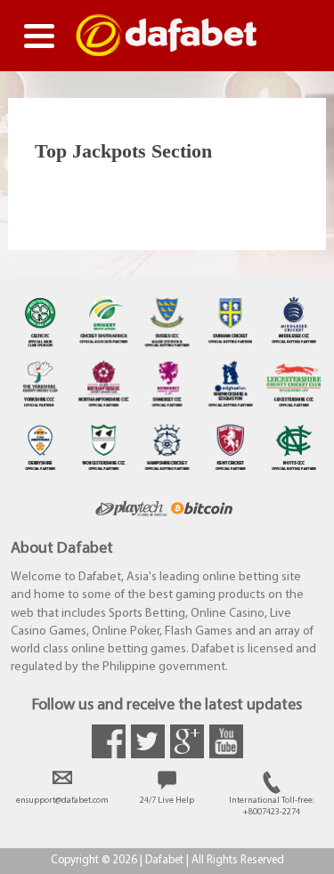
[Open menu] (39, 36)
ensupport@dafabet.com (62, 800)
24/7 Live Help (167, 800)
